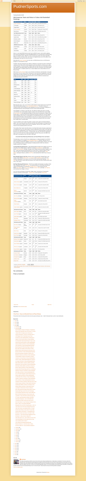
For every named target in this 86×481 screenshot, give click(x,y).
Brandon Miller (16, 198)
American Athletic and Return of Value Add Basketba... (25, 343)
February (17, 440)
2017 (16, 451)
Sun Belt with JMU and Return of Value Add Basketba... (25, 376)
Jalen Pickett (16, 213)
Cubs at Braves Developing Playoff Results (23, 422)
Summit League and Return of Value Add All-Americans (25, 383)
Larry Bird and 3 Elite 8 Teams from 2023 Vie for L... (24, 400)
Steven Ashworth (20, 149)
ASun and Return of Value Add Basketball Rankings (24, 345)
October (17, 427)
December (18, 326)
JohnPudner (23, 459)
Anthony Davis (26, 157)
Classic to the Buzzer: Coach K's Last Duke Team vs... (25, 334)
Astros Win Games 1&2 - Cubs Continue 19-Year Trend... (25, 417)
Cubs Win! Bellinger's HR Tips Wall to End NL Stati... (24, 419)
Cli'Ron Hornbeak (22, 71)
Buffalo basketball (19, 266)
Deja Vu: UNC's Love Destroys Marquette (23, 403)
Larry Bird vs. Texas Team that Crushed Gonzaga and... (25, 395)
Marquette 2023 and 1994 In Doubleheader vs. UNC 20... (25, 405)
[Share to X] (30, 264)
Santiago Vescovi (33, 166)
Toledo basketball (17, 267)
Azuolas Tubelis (37, 167)
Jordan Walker (16, 216)
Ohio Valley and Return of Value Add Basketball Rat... (25, 372)
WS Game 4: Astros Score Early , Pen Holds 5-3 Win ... (25, 412)
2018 (16, 449)
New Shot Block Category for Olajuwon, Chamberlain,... (25, 329)
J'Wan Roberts (16, 204)
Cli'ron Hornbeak (17, 29)
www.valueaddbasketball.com (32, 106)
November (18, 328)
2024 (16, 323)
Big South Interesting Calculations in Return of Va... (24, 353)
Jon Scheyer (31, 157)
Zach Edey (16, 178)
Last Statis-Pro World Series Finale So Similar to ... (24, 387)
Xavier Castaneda (17, 23)
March (17, 438)
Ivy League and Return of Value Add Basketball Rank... (25, 361)
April (16, 436)
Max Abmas (19, 167)
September (18, 429)
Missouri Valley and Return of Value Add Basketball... (25, 367)
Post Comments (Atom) (22, 306)
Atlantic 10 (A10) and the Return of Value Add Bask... (25, 339)
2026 (16, 320)
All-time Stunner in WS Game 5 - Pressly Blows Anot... (25, 411)
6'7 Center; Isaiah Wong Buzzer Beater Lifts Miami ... (24, 397)
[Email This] (28, 264)
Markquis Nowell (17, 239)
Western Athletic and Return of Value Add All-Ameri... (24, 386)
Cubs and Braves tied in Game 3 (21, 420)
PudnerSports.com (30, 6)
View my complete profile (18, 467)
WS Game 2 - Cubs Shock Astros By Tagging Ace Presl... (25, 414)
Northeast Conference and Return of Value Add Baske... (25, 370)
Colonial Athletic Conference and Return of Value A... (25, 356)
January (17, 441)
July (16, 432)
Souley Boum (16, 241)
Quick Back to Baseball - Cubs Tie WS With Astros (24, 398)
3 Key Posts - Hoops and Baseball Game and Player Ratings (27, 313)
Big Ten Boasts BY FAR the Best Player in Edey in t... (24, 347)
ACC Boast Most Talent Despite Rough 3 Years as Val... (25, 340)
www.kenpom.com (18, 113)
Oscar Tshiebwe (17, 243)
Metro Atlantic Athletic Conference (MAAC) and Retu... (25, 362)
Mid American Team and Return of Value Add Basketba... (25, 364)
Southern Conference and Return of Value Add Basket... (25, 378)
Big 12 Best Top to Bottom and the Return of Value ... (24, 348)
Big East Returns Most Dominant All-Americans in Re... (25, 350)
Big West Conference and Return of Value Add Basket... (25, 354)
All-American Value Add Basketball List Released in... (25, 337)
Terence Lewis (16, 246)
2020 (16, 446)
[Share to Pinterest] (33, 264)
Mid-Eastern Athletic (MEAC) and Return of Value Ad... (25, 365)
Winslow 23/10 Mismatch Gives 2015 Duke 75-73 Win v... (25, 331)
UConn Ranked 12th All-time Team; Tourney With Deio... (25, 392)
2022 (16, 443)
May (16, 435)
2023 (16, 325)
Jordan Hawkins (17, 207)
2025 (16, 322)
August (17, 430)
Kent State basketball (32, 266)
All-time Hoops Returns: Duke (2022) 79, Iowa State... (25, 409)
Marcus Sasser (16, 184)
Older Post (49, 304)
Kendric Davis (16, 233)
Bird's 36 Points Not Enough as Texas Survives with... (25, 394)
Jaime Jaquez (16, 211)
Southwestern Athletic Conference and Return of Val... (25, 384)
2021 (16, 445)
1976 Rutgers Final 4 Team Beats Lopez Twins (23, 336)
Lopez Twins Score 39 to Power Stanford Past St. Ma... (25, 406)
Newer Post (16, 304)
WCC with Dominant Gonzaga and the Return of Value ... (25, 389)
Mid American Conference (40, 266)
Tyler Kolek (27, 165)
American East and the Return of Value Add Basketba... (25, 342)
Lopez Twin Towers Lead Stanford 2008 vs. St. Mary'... (25, 408)
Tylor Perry (31, 152)
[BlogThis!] (29, 264)
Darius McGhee (17, 249)
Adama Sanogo (17, 181)
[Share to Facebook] (32, 264)
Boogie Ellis (44, 172)
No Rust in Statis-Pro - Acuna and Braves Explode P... (25, 425)
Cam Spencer (47, 167)
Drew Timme (16, 235)
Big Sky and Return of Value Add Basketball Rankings (25, 351)
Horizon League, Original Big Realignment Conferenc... (25, 359)
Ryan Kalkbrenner (39, 147)
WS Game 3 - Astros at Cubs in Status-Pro (23, 416)
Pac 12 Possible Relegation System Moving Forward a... (25, 373)
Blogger (47, 472)
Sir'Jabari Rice (16, 256)
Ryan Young (27, 167)
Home (33, 304)
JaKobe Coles (31, 172)
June (17, 433)
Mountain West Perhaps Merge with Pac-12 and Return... (25, 369)
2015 (16, 454)
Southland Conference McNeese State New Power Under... (26, 381)
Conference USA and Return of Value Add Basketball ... (25, 358)
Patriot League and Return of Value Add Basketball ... (25, 375)
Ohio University (47, 266)
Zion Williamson (39, 157)
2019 (16, 448)
